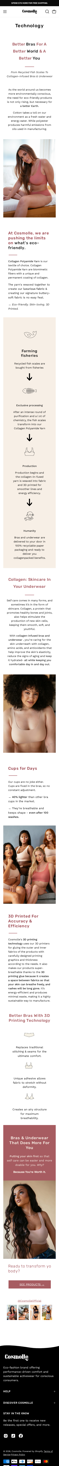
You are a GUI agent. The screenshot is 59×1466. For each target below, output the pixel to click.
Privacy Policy (18, 1454)
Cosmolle (16, 1451)
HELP (7, 1391)
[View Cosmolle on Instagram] (5, 1435)
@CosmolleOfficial (29, 1300)
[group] (29, 3)
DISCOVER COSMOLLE (18, 1402)
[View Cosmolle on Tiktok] (13, 1435)
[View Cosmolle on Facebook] (20, 1435)
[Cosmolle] (29, 12)
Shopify (39, 1451)
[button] (47, 11)
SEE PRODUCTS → (32, 1284)
